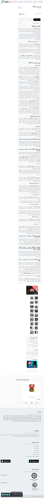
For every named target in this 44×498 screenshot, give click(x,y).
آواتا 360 (29, 434)
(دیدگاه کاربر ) (39, 8)
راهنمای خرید (37, 450)
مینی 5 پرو (21, 434)
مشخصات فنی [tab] (22, 19)
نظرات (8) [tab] (29, 19)
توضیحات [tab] (37, 19)
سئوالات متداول (36, 452)
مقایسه (19, 7)
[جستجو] (3, 2)
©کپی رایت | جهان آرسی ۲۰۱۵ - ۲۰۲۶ (36, 496)
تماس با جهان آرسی (35, 454)
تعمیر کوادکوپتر (32, 436)
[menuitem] (40, 1)
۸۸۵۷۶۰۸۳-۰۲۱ (14, 494)
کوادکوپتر (37, 417)
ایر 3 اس (12, 434)
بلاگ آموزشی (37, 448)
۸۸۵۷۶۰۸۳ (34, 456)
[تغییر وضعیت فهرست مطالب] (20, 23)
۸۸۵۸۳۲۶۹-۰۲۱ (28, 456)
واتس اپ (33, 343)
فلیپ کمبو (19, 436)
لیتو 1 (38, 434)
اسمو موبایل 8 (15, 436)
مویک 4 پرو (17, 434)
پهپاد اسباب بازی (37, 14)
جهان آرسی (32, 281)
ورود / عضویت (36, 446)
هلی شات (24, 82)
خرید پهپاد (6, 434)
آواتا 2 (10, 434)
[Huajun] (21, 14)
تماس (36, 343)
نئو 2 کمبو (26, 434)
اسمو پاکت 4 (34, 434)
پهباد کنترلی (23, 436)
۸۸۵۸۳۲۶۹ (20, 494)
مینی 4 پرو (27, 436)
